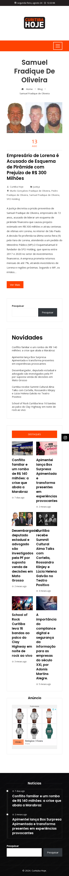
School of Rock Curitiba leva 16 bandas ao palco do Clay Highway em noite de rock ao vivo (34, 407)
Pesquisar (18, 305)
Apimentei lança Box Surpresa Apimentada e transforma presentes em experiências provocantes (33, 360)
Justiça (36, 186)
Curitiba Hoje (16, 186)
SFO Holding (13, 199)
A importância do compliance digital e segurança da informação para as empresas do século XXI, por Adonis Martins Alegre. (46, 647)
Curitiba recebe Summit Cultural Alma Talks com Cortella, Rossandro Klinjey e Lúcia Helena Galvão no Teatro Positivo (33, 391)
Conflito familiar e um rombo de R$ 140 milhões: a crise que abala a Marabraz (34, 348)
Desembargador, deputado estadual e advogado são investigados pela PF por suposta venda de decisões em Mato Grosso (34, 375)
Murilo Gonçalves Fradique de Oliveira (30, 190)
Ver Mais (15, 284)
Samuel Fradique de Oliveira (44, 194)
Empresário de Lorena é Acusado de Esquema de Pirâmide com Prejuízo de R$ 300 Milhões (33, 166)
